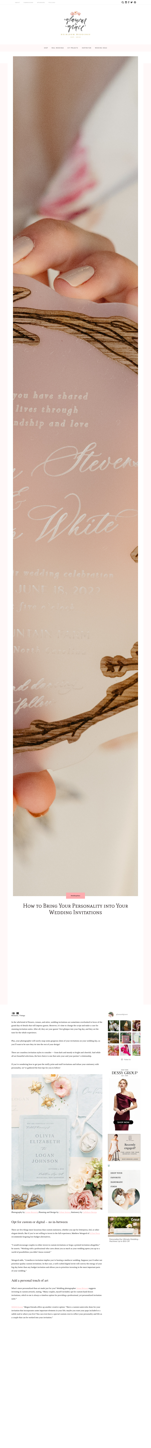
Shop (46, 48)
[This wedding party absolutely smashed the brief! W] (137, 1050)
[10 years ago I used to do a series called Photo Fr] (113, 1025)
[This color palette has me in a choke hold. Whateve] (113, 1037)
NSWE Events (17, 1307)
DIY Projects (73, 48)
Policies (52, 2)
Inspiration (86, 48)
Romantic (14, 1015)
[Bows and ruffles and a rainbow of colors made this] (137, 1037)
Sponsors (41, 2)
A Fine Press (95, 1233)
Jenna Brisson (82, 1288)
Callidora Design (90, 1212)
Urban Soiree (64, 1212)
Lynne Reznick (31, 1212)
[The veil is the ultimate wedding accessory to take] (125, 1050)
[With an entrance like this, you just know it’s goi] (125, 1025)
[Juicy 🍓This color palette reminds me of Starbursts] (113, 1050)
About (17, 2)
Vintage (22, 1015)
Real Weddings (58, 48)
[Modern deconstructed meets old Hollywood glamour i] (137, 1025)
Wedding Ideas (101, 48)
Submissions (28, 2)
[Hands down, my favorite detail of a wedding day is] (125, 1037)
